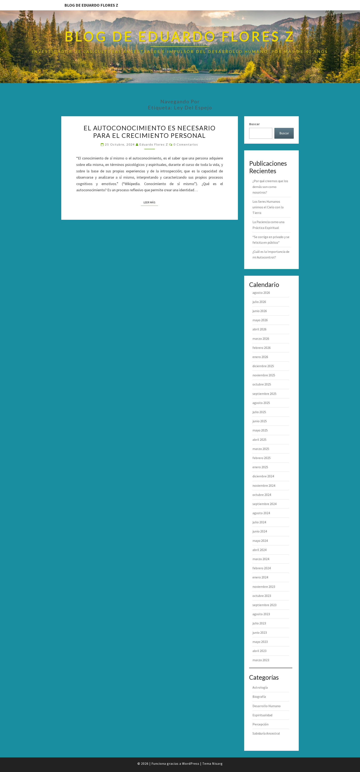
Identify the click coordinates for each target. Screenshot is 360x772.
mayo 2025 (260, 430)
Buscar (254, 124)
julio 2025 (259, 412)
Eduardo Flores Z (154, 144)
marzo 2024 (260, 559)
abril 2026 (259, 329)
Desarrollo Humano (266, 706)
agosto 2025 (261, 403)
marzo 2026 (260, 338)
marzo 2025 (260, 449)
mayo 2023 (260, 642)
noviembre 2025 (263, 375)
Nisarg (217, 763)
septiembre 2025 (264, 394)
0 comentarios (186, 144)
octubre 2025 (261, 384)
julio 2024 (259, 522)
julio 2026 (259, 302)
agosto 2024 (261, 513)
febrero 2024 (261, 568)
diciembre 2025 (263, 366)
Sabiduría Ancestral (266, 733)
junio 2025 (259, 421)
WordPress (190, 763)
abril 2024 (259, 550)
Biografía (259, 696)
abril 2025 (259, 439)
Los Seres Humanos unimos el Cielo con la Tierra (268, 207)
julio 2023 (259, 623)
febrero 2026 (261, 348)
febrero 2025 (261, 458)
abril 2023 (259, 651)
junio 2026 (259, 311)
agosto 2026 (261, 292)
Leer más (151, 202)
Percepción (260, 724)
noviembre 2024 (263, 485)
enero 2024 (260, 577)
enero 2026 (260, 357)
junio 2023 (259, 632)
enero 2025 (260, 467)
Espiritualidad (262, 715)
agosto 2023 (261, 614)
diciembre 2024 (263, 476)
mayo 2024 (260, 541)
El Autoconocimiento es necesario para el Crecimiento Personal (150, 131)
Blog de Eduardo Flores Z (91, 5)
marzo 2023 (260, 660)
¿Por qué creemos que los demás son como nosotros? (270, 186)
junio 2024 (259, 531)
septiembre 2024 (264, 504)
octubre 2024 (261, 495)
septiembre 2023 (264, 605)
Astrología (260, 687)
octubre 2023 (261, 596)
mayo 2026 (260, 320)
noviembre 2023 (263, 586)
